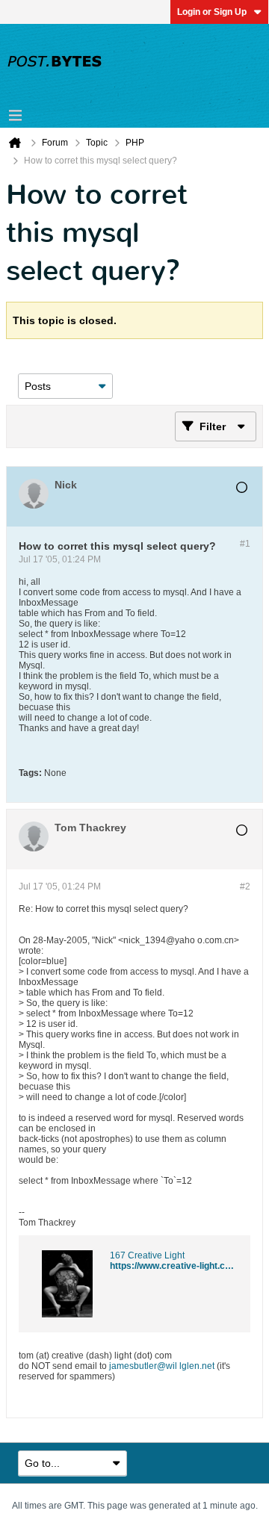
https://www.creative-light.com (174, 1266)
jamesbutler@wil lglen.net (161, 1366)
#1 (245, 543)
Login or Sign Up (212, 12)
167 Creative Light (147, 1255)
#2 (245, 886)
